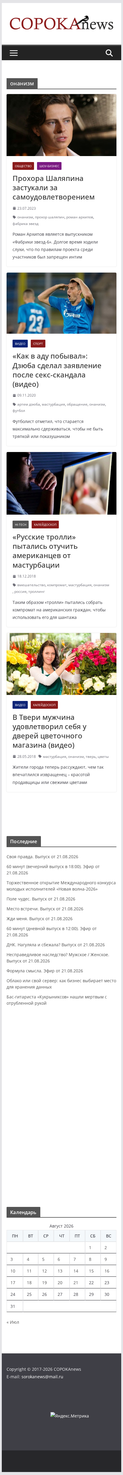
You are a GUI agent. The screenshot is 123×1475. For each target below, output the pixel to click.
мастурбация (53, 404)
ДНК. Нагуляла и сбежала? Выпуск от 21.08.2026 (56, 944)
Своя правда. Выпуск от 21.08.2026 (42, 856)
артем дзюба (28, 404)
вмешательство (31, 584)
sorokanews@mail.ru (42, 1376)
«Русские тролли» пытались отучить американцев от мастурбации (45, 551)
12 (44, 1271)
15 (91, 1271)
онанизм (25, 217)
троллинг (36, 591)
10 (12, 1271)
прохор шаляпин (49, 217)
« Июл (13, 1322)
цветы (103, 756)
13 (60, 1271)
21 (75, 1282)
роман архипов (79, 217)
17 (12, 1282)
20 (60, 1282)
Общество (23, 166)
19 (44, 1282)
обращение (77, 404)
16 (106, 1271)
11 (29, 1271)
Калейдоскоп (45, 524)
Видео (20, 343)
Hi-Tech (20, 524)
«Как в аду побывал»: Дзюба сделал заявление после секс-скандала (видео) (57, 370)
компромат (57, 584)
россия (20, 591)
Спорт (38, 343)
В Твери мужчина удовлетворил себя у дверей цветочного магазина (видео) (49, 731)
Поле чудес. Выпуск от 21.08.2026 (41, 899)
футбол (19, 410)
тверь (91, 756)
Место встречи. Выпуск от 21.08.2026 (45, 909)
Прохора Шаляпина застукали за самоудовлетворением (54, 187)
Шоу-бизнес (49, 166)
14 (75, 1271)
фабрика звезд (26, 223)
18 (29, 1282)
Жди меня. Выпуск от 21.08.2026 (40, 918)
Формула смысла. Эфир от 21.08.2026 (45, 971)
